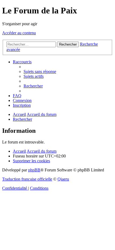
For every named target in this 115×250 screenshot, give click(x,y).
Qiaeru (63, 179)
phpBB (34, 170)
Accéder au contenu (19, 33)
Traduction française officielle (27, 179)
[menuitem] (40, 71)
